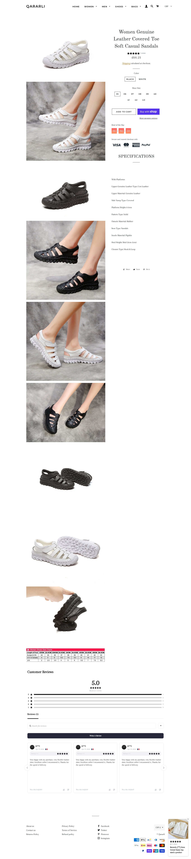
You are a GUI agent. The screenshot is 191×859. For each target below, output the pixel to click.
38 (140, 94)
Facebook (104, 826)
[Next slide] (163, 767)
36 (125, 94)
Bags (135, 6)
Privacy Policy (68, 826)
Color (136, 73)
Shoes (119, 6)
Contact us (31, 830)
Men (105, 6)
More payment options (148, 118)
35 (117, 94)
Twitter (103, 830)
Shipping (126, 63)
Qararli (35, 6)
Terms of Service (69, 830)
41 (129, 100)
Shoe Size (136, 88)
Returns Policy (32, 834)
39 (147, 94)
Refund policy (68, 834)
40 (155, 94)
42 (136, 100)
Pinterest (104, 834)
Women (89, 6)
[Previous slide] (27, 767)
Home (76, 6)
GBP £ (158, 827)
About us (30, 826)
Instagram (105, 838)
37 (132, 94)
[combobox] (161, 725)
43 (143, 100)
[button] (136, 53)
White (142, 79)
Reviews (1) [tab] (32, 714)
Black (130, 79)
